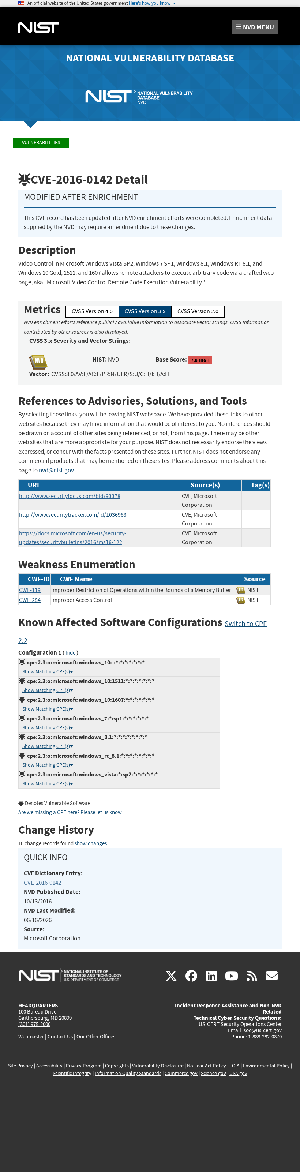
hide (70, 652)
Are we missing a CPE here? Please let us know (69, 812)
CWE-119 (30, 590)
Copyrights (117, 1065)
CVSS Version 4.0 (92, 311)
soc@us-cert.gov (263, 1030)
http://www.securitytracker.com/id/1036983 (73, 514)
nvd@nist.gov (56, 470)
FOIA (234, 1065)
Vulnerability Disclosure (158, 1065)
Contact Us (60, 1036)
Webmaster (31, 1036)
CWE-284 (30, 600)
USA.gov (238, 1073)
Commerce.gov (181, 1073)
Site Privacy (20, 1065)
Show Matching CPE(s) (46, 672)
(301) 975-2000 (34, 1024)
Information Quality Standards (128, 1073)
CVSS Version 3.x (145, 311)
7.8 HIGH (200, 360)
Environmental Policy (266, 1065)
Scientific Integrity (72, 1073)
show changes (91, 843)
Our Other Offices (95, 1037)
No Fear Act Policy (206, 1065)
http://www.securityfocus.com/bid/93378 (69, 496)
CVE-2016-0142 (42, 883)
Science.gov (213, 1073)
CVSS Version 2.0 (197, 311)
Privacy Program (84, 1065)
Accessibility (49, 1065)
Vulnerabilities (41, 142)
